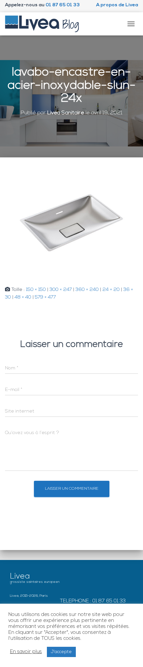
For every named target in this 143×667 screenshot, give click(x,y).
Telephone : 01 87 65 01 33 (93, 601)
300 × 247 (61, 289)
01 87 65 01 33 (63, 5)
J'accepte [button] (61, 652)
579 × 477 (45, 297)
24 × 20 (111, 289)
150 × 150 (36, 289)
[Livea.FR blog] (44, 24)
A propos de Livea (117, 5)
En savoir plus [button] (26, 651)
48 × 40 (23, 297)
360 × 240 (87, 289)
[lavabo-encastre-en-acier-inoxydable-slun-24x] (71, 221)
